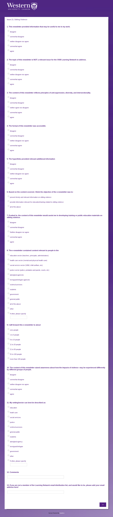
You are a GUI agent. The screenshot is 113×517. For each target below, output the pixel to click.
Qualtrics (62, 513)
